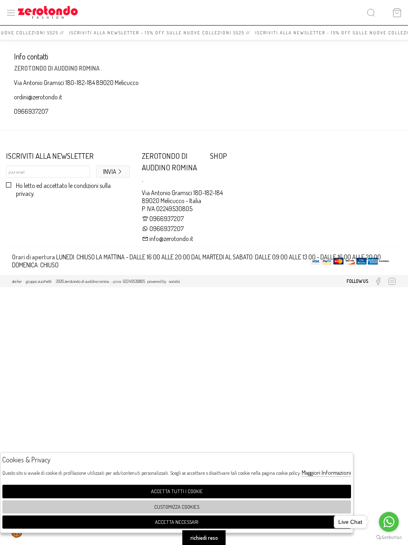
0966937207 (31, 111)
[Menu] (11, 13)
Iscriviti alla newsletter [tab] (50, 156)
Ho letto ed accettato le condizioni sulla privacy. (63, 189)
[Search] (371, 13)
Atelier (17, 281)
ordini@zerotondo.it (38, 97)
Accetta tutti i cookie (177, 491)
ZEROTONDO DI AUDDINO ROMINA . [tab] (169, 167)
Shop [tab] (218, 156)
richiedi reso (204, 537)
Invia (109, 172)
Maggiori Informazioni (326, 472)
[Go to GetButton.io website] (389, 537)
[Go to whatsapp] (389, 522)
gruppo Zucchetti (39, 281)
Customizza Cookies (176, 507)
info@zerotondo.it (170, 239)
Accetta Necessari (176, 522)
